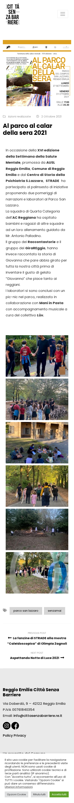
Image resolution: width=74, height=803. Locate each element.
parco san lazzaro (25, 611)
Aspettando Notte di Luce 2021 (35, 658)
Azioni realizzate (19, 116)
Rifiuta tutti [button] (39, 794)
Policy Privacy (14, 735)
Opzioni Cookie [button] (16, 794)
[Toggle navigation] (62, 14)
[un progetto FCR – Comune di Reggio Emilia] (13, 14)
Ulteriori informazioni (19, 787)
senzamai (54, 611)
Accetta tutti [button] (59, 794)
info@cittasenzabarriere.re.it (37, 715)
